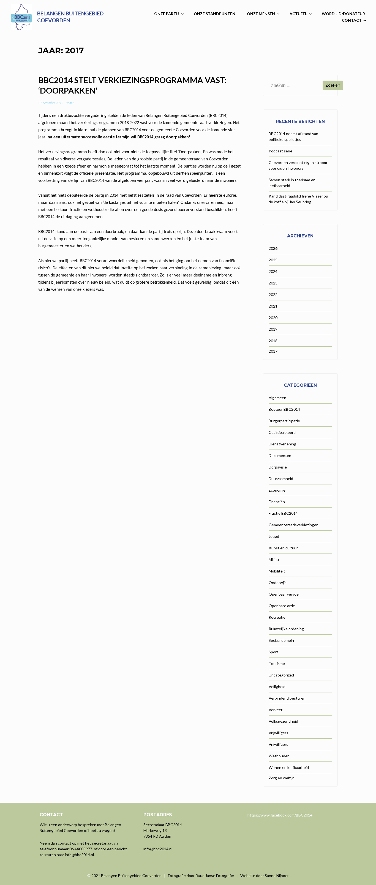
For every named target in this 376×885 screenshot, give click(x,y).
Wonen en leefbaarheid (289, 767)
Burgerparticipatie (284, 420)
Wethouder (279, 756)
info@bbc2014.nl (79, 854)
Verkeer (275, 709)
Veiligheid (277, 686)
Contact (352, 20)
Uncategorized (281, 675)
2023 (273, 283)
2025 (273, 259)
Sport (273, 652)
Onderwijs (278, 582)
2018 (273, 340)
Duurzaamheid (281, 478)
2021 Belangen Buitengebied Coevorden (126, 875)
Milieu (274, 559)
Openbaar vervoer (284, 594)
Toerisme (277, 663)
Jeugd (274, 536)
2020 (273, 317)
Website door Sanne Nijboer (264, 875)
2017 (273, 351)
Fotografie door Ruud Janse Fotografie (201, 875)
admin (70, 103)
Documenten (280, 455)
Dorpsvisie (278, 467)
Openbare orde (282, 605)
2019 (273, 329)
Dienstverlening (282, 444)
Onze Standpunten (214, 13)
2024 (273, 271)
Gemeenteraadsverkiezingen (293, 524)
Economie (277, 490)
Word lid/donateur (343, 13)
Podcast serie (280, 151)
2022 (273, 294)
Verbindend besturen (287, 698)
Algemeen (277, 397)
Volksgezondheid (283, 721)
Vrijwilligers (278, 732)
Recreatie (277, 617)
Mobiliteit (277, 571)
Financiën (277, 501)
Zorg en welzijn (282, 778)
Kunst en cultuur (283, 548)
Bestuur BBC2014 (284, 409)
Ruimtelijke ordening (286, 628)
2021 (273, 306)
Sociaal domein (281, 640)
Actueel (298, 13)
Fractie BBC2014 (283, 513)
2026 (273, 248)
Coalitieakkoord (282, 432)
